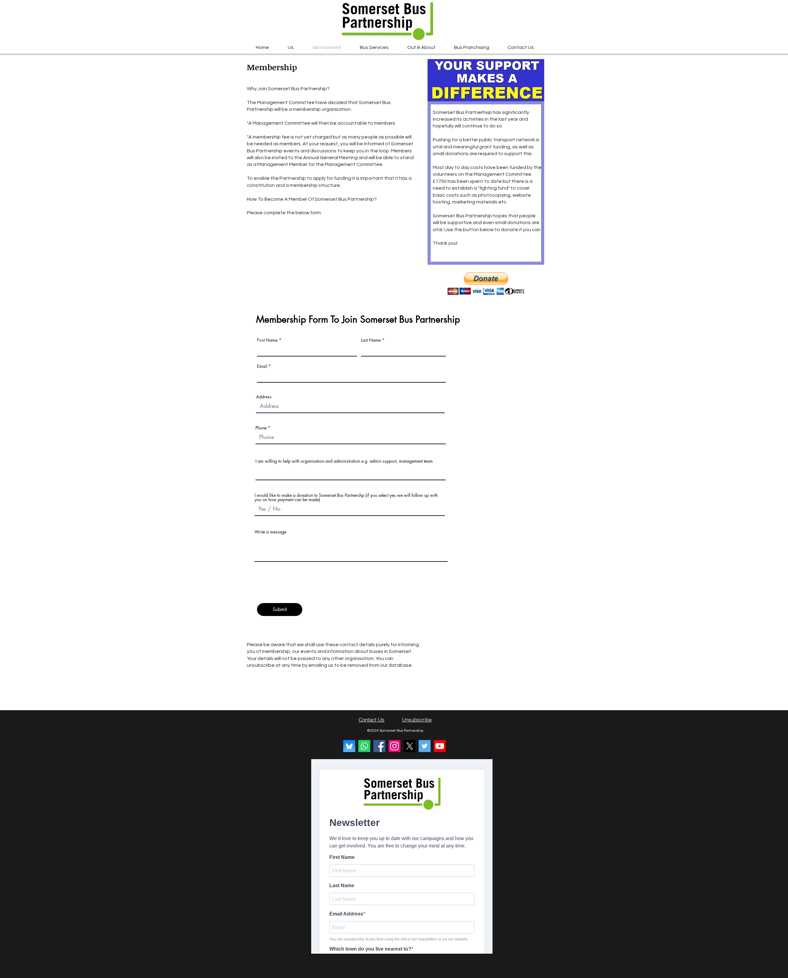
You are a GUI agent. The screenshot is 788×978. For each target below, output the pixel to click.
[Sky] (349, 746)
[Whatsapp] (364, 746)
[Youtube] (440, 746)
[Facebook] (379, 746)
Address (263, 397)
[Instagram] (394, 746)
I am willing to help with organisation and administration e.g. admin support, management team (344, 461)
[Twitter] (425, 746)
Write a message (270, 532)
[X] (410, 746)
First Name (267, 340)
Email (262, 366)
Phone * (262, 428)
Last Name (371, 340)
